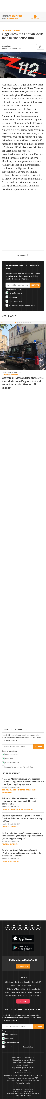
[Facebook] (8, 927)
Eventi (12, 809)
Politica (5, 844)
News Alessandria (15, 293)
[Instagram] (26, 927)
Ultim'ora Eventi (34, 992)
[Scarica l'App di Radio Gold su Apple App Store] (23, 938)
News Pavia (13, 297)
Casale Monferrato (17, 790)
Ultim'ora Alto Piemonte (15, 992)
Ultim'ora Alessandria (16, 989)
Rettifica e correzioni (23, 1073)
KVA (29, 1095)
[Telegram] (32, 927)
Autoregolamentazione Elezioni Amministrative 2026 (23, 1075)
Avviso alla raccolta (23, 1083)
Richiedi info (23, 966)
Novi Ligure (14, 844)
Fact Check (23, 1070)
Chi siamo (9, 982)
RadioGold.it (29, 1089)
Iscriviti (35, 285)
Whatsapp (15, 985)
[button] (43, 322)
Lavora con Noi (35, 995)
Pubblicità (36, 982)
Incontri (19, 809)
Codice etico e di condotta (23, 1062)
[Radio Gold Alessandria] (12, 16)
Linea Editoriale (23, 1065)
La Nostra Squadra (22, 982)
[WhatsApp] (38, 927)
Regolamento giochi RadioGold (23, 1068)
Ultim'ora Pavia (33, 989)
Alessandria (15, 30)
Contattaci (23, 1001)
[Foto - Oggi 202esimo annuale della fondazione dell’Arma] (23, 65)
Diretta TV (22, 995)
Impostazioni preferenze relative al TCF (23, 1078)
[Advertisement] (23, 219)
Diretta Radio (10, 995)
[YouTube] (20, 927)
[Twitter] (14, 927)
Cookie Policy (29, 1057)
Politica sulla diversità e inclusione (23, 1060)
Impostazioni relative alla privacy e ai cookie (23, 1080)
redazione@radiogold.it (31, 1093)
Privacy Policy (31, 305)
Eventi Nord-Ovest (15, 301)
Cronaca (5, 30)
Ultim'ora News (28, 985)
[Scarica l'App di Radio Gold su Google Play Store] (23, 947)
